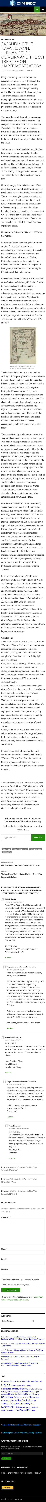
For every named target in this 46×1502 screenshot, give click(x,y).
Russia (13, 1400)
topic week (7, 1406)
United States (19, 1410)
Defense (28, 1386)
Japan (37, 1392)
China (5, 1385)
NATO (4, 1397)
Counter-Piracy (16, 1386)
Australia (34, 1381)
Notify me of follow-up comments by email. (21, 1279)
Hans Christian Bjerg (13, 1037)
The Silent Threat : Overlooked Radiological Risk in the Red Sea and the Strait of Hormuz (22, 1338)
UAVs (23, 1407)
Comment (6, 1217)
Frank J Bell (5, 1357)
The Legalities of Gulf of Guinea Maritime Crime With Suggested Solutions (21, 874)
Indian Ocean (17, 1392)
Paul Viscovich (7, 1363)
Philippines (17, 1397)
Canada (39, 1381)
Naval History (36, 849)
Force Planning (37, 1389)
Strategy (25, 1403)
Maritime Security (32, 1394)
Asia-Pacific (26, 1381)
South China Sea (10, 1403)
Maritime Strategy (20, 849)
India (9, 1391)
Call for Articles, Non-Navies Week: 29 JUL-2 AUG (20, 863)
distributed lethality (10, 1389)
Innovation (26, 1391)
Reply (9, 958)
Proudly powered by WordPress (11, 1499)
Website (4, 1269)
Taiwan (33, 1404)
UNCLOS (29, 1407)
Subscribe (38, 837)
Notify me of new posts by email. (16, 1284)
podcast (36, 1397)
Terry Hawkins (14, 1126)
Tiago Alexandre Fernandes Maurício (21, 967)
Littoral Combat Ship (16, 1394)
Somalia (33, 1400)
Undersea (35, 1407)
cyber (23, 1385)
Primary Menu (43, 9)
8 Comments (28, 70)
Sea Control (23, 1400)
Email (4, 1259)
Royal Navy (5, 1400)
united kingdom (7, 1410)
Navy (10, 1396)
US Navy (30, 1410)
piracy (26, 1397)
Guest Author (17, 70)
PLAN (31, 1397)
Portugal (7, 852)
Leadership (4, 1394)
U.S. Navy (18, 1407)
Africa (3, 1381)
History (4, 40)
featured (6, 849)
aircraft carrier (11, 1381)
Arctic (19, 1381)
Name (4, 1249)
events (29, 1389)
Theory (11, 40)
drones (23, 1388)
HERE (9, 1473)
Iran (33, 1392)
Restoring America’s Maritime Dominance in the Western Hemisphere (19, 1364)
